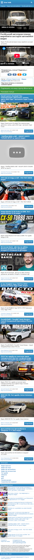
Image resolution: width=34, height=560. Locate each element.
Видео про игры (6, 467)
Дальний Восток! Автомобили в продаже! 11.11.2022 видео (13, 429)
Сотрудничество (17, 540)
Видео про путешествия (8, 471)
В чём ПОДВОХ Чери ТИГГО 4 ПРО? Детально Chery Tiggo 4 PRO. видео (14, 285)
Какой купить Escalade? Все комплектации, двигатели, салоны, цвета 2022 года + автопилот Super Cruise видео (17, 98)
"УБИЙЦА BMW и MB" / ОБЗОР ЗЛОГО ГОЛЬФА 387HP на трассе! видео (15, 137)
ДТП (2, 478)
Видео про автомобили (6, 131)
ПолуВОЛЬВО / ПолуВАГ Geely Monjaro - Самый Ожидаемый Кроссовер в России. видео (16, 321)
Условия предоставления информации (12, 557)
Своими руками (6, 480)
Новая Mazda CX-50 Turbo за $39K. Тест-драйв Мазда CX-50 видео (16, 212)
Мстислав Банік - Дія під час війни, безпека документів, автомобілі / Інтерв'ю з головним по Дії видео (14, 248)
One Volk (7, 2)
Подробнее (28, 131)
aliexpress (4, 474)
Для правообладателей (19, 542)
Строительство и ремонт (9, 482)
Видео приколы (6, 465)
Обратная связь (5, 541)
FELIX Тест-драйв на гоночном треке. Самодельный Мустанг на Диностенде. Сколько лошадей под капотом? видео (16, 358)
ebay (2, 476)
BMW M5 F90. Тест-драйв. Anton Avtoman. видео (16, 396)
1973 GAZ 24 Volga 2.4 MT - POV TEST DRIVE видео (16, 179)
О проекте (4, 540)
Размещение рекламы (19, 541)
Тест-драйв (4, 473)
